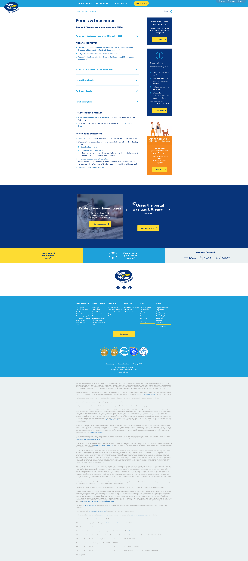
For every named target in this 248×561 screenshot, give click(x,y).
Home (78, 11)
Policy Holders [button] (121, 3)
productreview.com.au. (90, 505)
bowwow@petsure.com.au (126, 371)
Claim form (160, 110)
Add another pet (97, 320)
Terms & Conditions (123, 364)
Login (241, 1)
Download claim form (89, 147)
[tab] (107, 36)
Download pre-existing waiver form (91, 167)
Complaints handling (98, 322)
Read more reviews (148, 228)
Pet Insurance (82, 303)
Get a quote (124, 334)
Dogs (158, 303)
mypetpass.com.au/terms (96, 432)
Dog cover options (162, 308)
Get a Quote (141, 3)
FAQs (77, 324)
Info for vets (128, 310)
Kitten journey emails (147, 312)
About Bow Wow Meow (131, 308)
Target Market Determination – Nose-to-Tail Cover (98, 53)
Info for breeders (129, 312)
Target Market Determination (149, 394)
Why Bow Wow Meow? (83, 318)
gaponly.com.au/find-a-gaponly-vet (103, 445)
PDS (137, 394)
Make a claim (96, 310)
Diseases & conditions (115, 310)
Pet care (112, 303)
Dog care (111, 314)
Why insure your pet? (82, 316)
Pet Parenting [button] (102, 3)
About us (128, 303)
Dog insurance (160, 310)
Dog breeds (159, 318)
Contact (232, 1)
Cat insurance (144, 310)
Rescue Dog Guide (162, 316)
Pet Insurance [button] (84, 3)
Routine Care (80, 314)
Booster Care (80, 312)
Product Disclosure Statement (114, 420)
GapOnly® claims (97, 312)
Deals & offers (80, 322)
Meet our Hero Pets (114, 312)
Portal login (95, 308)
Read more (160, 169)
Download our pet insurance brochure (93, 117)
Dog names (159, 322)
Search (223, 1)
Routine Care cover (104, 515)
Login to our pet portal (87, 138)
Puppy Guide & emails (163, 314)
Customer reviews (81, 320)
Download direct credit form (92, 150)
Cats (142, 303)
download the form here (108, 501)
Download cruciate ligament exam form (93, 159)
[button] (107, 36)
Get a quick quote (100, 224)
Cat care (110, 316)
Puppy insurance (161, 312)
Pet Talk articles (113, 308)
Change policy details (98, 318)
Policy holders (98, 303)
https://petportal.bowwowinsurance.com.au (88, 439)
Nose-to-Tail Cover (82, 310)
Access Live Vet (97, 314)
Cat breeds (143, 314)
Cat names (143, 318)
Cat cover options (145, 308)
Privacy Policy (110, 364)
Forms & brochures (89, 11)
